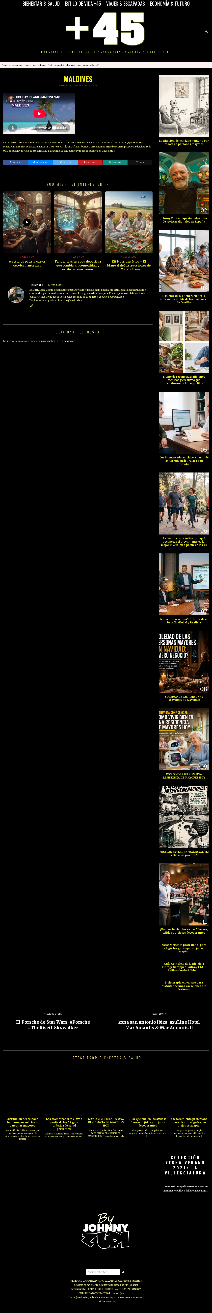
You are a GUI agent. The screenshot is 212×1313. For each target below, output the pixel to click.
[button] (123, 1272)
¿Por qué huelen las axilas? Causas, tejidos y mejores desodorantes (184, 931)
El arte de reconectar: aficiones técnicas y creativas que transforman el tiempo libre (184, 380)
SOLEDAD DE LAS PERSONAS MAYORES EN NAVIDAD (184, 698)
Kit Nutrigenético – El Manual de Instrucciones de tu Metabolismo (129, 265)
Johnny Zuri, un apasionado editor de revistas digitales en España (183, 220)
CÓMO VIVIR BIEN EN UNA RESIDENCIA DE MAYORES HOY (184, 776)
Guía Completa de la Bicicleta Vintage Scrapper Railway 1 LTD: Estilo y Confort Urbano (184, 967)
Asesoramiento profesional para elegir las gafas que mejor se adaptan (183, 948)
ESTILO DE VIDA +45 (83, 3)
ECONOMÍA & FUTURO (170, 3)
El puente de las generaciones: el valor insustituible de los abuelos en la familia (184, 299)
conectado (34, 341)
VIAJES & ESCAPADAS (125, 3)
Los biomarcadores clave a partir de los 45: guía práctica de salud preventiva (184, 461)
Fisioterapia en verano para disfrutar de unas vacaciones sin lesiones (184, 986)
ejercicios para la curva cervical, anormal (27, 263)
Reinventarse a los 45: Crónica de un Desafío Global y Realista (184, 621)
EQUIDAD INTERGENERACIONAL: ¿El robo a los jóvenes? (184, 853)
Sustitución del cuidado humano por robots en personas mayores (184, 142)
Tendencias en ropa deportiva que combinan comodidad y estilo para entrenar (77, 265)
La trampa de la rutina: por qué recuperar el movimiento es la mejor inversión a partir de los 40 (184, 542)
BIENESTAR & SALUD (41, 3)
